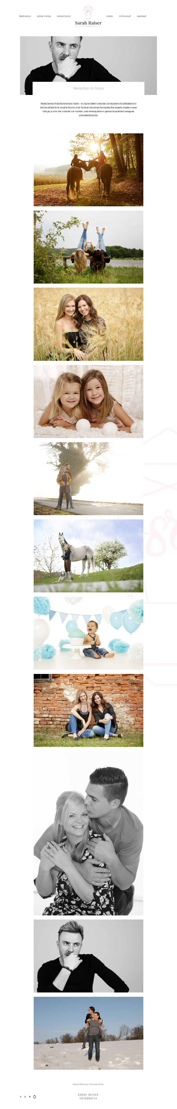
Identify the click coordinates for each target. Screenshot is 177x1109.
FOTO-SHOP (125, 16)
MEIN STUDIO (63, 16)
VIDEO (109, 16)
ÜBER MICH (25, 16)
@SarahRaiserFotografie (88, 1084)
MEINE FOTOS (44, 16)
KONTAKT (141, 16)
